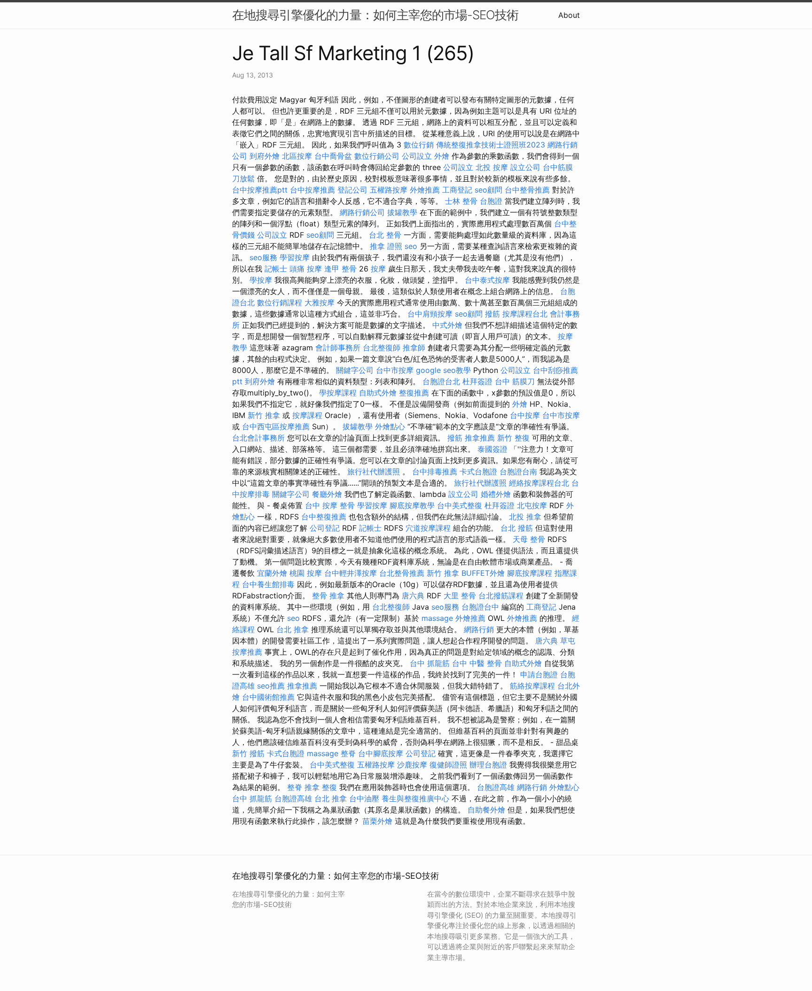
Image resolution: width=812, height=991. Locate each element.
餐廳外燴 (327, 494)
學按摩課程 (338, 392)
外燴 (441, 156)
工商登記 (457, 189)
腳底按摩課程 (529, 573)
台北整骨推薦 (401, 573)
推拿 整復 (320, 787)
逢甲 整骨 (340, 268)
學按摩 (261, 280)
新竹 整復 (513, 437)
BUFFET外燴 (483, 573)
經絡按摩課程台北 (539, 483)
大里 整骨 (460, 595)
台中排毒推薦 (434, 471)
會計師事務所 (337, 347)
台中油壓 (364, 798)
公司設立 (417, 156)
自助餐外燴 (486, 809)
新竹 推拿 (264, 415)
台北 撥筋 (516, 528)
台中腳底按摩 (380, 753)
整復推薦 (414, 392)
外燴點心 (390, 426)
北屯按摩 (532, 505)
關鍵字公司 (355, 370)
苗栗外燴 (377, 821)
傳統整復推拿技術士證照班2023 (490, 144)
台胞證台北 (441, 381)
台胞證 (491, 201)
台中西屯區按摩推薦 (276, 426)
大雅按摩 (319, 302)
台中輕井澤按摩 (350, 573)
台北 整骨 (385, 235)
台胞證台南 (518, 471)
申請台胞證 (539, 674)
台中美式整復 (459, 505)
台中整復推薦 (323, 516)
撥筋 (492, 313)
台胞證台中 (480, 607)
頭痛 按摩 (305, 268)
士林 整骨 (461, 201)
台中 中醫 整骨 (477, 663)
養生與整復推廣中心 (415, 798)
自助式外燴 (378, 392)
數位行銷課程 (279, 302)
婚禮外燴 (496, 494)
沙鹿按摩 (412, 764)
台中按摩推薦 (312, 189)
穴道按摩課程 (428, 528)
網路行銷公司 (362, 212)
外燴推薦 (425, 189)
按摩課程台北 (524, 313)
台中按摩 (525, 415)
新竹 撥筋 (248, 753)
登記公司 (352, 189)
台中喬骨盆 (333, 156)
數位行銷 (419, 144)
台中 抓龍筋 (430, 663)
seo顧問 (488, 189)
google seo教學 (443, 370)
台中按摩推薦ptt (260, 189)
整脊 (348, 753)
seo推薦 (271, 685)
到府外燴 (265, 156)
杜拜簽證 (477, 381)
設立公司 (525, 167)
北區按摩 (297, 156)
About (569, 15)
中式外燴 (447, 325)
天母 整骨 (529, 539)
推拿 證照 (386, 246)
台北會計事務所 (258, 437)
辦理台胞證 (488, 764)
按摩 (378, 268)
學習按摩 (295, 257)
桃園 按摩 (305, 573)
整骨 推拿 (328, 595)
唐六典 (413, 595)
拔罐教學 (402, 212)
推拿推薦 (480, 437)
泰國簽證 (492, 449)
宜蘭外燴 (272, 573)
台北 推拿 (292, 629)
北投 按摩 (492, 167)
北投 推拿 (525, 516)
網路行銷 (479, 629)
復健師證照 (448, 764)
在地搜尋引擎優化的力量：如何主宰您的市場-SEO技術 (375, 15)
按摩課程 (307, 415)
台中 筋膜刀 (515, 381)
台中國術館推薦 (268, 697)
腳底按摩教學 (412, 505)
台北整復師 (381, 347)
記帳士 (276, 268)
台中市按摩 (395, 370)
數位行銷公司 (376, 156)
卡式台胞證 (478, 471)
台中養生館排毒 (268, 584)
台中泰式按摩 (487, 280)
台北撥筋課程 (500, 595)
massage (437, 618)
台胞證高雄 (496, 787)
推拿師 (414, 347)
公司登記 (325, 528)
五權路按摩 (388, 189)
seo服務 (263, 257)
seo (411, 246)
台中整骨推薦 (527, 189)
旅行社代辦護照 (373, 471)
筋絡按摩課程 (532, 685)
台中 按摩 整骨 (330, 505)
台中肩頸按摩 (430, 313)
